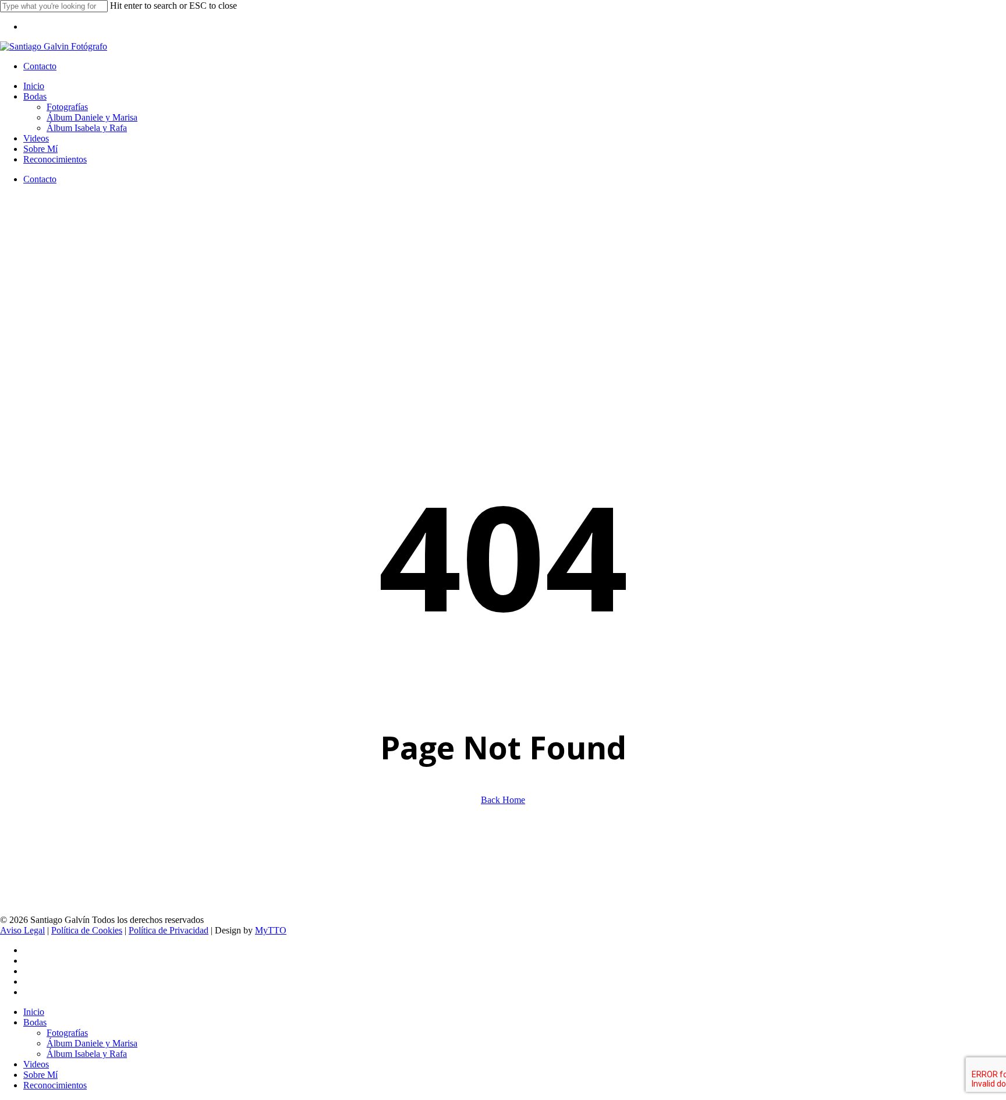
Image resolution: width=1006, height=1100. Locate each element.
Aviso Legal (22, 930)
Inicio (33, 1012)
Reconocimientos (55, 1085)
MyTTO (270, 930)
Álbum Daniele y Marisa (92, 1043)
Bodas (35, 1022)
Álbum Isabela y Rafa (87, 1054)
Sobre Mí (40, 1075)
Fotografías (67, 1033)
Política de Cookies (86, 930)
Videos (36, 1064)
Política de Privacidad (168, 930)
